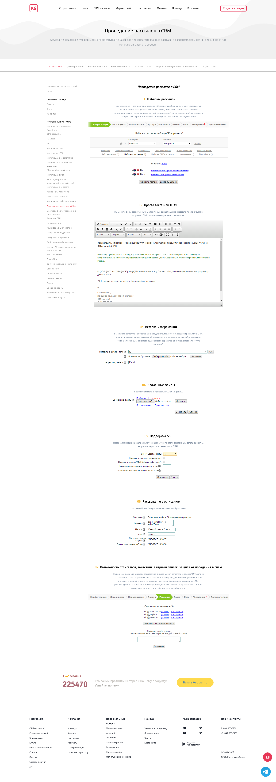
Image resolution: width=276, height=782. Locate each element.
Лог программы (54, 254)
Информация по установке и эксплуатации (177, 66)
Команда (72, 728)
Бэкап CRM (52, 259)
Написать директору (78, 752)
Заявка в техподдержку (156, 728)
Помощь (177, 8)
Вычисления (53, 269)
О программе (67, 8)
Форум (147, 737)
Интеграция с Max (55, 175)
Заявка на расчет (114, 742)
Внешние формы (55, 288)
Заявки (50, 104)
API (48, 143)
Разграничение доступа (58, 232)
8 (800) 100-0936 (228, 728)
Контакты (193, 8)
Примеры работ (114, 752)
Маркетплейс (124, 8)
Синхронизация (54, 273)
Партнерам (145, 8)
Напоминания (54, 223)
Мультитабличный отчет (59, 170)
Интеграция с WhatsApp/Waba (61, 201)
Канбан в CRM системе (58, 192)
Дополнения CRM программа (61, 292)
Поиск (50, 283)
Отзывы (162, 8)
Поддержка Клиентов (57, 196)
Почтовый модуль (56, 297)
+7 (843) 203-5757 (229, 733)
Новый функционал (120, 66)
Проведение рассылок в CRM (61, 206)
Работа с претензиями (40, 747)
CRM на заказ (102, 8)
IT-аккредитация (76, 747)
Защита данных (54, 278)
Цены (84, 8)
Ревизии (139, 66)
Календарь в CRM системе (59, 228)
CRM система (35, 728)
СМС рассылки (54, 134)
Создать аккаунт (233, 8)
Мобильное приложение (118, 756)
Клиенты (51, 114)
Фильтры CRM (54, 218)
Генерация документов (58, 237)
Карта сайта (150, 742)
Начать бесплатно (195, 682)
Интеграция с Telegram (58, 187)
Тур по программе (75, 66)
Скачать (33, 752)
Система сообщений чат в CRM (62, 264)
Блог (149, 66)
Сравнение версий (38, 733)
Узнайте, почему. (107, 685)
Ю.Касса (51, 139)
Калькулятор (112, 747)
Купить (33, 742)
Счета (50, 109)
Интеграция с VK (55, 153)
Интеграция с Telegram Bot (60, 158)
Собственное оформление (60, 242)
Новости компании (97, 66)
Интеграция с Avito (56, 148)
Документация (209, 66)
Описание (111, 737)
